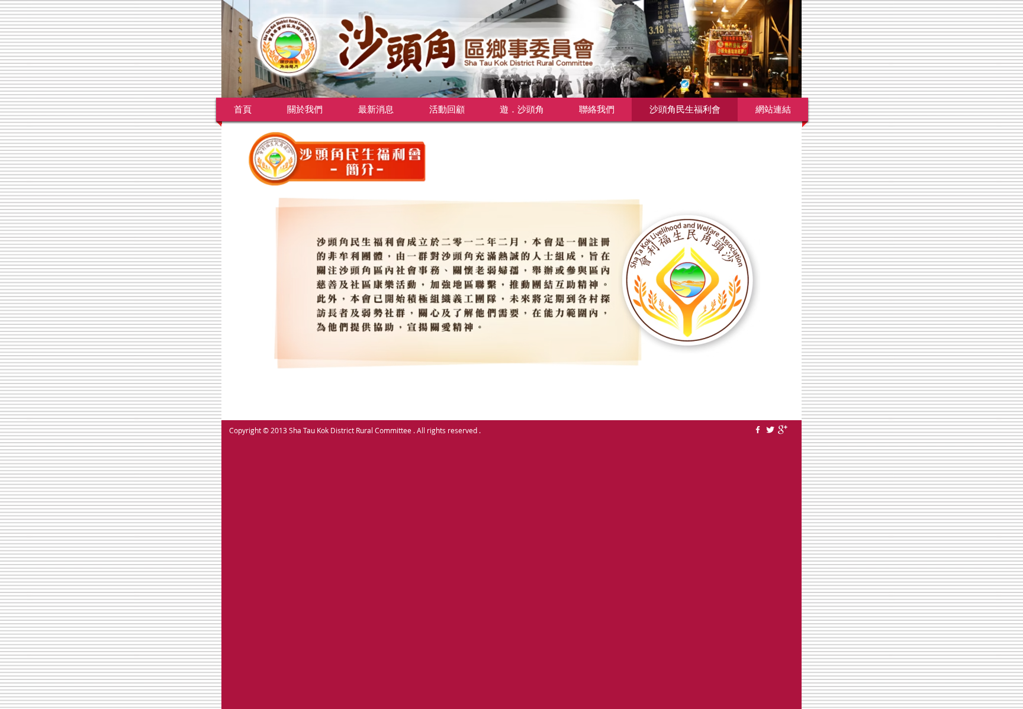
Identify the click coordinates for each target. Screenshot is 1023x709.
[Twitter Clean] (770, 429)
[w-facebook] (758, 429)
